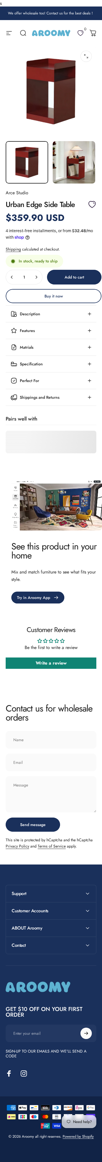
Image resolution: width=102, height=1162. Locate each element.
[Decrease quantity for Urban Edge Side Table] (12, 277)
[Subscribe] (86, 1033)
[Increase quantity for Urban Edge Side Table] (36, 277)
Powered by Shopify (78, 1136)
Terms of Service (52, 846)
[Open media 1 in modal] (86, 56)
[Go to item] (27, 162)
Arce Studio (17, 192)
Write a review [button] (51, 663)
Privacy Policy (17, 846)
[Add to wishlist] (92, 204)
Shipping (13, 249)
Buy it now (53, 296)
